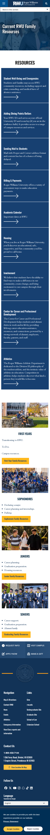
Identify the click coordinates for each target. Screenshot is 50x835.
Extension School (33, 724)
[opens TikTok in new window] (27, 788)
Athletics (7, 719)
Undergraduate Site (34, 709)
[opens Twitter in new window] (10, 788)
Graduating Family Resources (16, 634)
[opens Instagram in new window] (19, 788)
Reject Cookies (33, 829)
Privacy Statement (10, 821)
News (5, 709)
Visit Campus (37, 645)
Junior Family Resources (14, 576)
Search (46, 3)
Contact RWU (8, 704)
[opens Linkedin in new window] (31, 788)
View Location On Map (19, 767)
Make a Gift (37, 654)
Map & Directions (10, 699)
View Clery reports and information (12, 731)
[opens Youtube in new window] (14, 788)
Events (6, 714)
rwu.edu (30, 704)
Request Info (13, 645)
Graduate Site (32, 714)
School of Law (32, 719)
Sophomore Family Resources (16, 518)
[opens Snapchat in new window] (23, 788)
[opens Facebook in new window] (5, 788)
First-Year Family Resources (15, 460)
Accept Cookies (13, 829)
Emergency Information (12, 724)
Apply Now (11, 654)
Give (28, 699)
